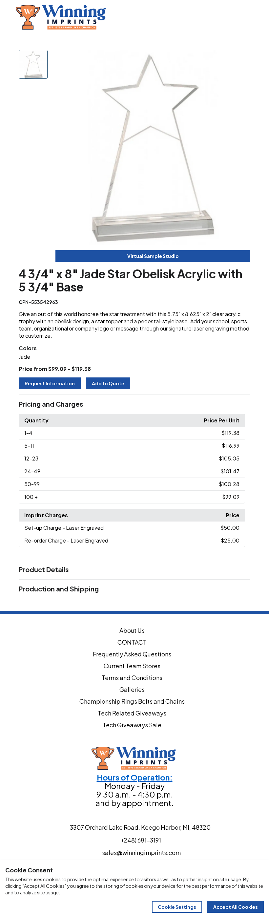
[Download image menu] (242, 58)
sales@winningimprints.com (102, 38)
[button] (134, 404)
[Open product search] (248, 17)
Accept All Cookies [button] (235, 907)
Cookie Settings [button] (177, 907)
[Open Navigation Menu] (262, 17)
